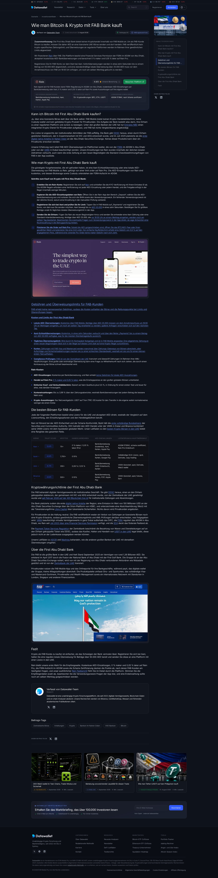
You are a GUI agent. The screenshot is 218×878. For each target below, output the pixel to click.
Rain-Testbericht (79, 671)
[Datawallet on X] (34, 851)
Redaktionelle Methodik (85, 843)
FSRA (119, 147)
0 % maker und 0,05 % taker (65, 380)
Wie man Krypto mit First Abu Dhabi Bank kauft (169, 54)
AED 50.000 (97, 207)
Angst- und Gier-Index (169, 848)
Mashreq (65, 539)
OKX (35, 466)
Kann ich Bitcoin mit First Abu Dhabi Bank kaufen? (169, 47)
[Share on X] (51, 739)
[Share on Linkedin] (56, 739)
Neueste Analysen (111, 839)
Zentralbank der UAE (79, 359)
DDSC (116, 133)
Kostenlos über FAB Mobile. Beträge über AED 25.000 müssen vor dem (79, 323)
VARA (47, 150)
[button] (183, 7)
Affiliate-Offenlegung (178, 870)
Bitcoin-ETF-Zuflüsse (140, 839)
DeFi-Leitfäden (110, 848)
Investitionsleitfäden (49, 17)
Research (71, 7)
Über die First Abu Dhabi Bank (170, 81)
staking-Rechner (167, 843)
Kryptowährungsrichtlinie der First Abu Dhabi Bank (169, 75)
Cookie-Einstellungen (160, 870)
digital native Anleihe (75, 503)
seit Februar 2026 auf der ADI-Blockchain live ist (65, 498)
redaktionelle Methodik (76, 865)
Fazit (160, 86)
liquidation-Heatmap (140, 852)
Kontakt (78, 852)
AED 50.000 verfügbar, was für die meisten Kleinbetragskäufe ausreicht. (69, 336)
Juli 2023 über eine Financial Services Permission (73, 523)
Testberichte (109, 852)
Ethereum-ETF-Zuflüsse (141, 843)
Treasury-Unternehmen (141, 848)
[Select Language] (183, 7)
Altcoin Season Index (169, 852)
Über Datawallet (82, 839)
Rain (51, 56)
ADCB (54, 539)
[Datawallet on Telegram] (39, 851)
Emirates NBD (131, 125)
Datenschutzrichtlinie (114, 870)
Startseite (34, 17)
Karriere (79, 848)
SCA (116, 523)
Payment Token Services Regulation (52, 528)
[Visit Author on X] (49, 707)
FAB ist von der (52, 359)
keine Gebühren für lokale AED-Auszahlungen (116, 375)
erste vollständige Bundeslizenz (126, 423)
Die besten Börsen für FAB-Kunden (169, 68)
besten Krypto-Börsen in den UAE (123, 429)
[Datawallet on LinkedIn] (44, 851)
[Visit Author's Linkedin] (54, 707)
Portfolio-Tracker (167, 839)
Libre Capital (61, 509)
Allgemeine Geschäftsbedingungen (137, 870)
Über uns (104, 7)
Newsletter (58, 7)
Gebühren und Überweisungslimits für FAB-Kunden (67, 304)
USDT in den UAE (122, 531)
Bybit (35, 456)
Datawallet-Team (53, 33)
